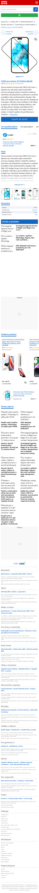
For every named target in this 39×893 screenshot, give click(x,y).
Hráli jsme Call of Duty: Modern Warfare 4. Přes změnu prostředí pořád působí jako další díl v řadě (18, 790)
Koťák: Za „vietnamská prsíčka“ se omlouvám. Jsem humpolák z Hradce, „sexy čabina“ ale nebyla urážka (18, 577)
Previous (3, 361)
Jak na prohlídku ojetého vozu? (9, 825)
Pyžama (3, 851)
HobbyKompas (5, 827)
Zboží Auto (4, 831)
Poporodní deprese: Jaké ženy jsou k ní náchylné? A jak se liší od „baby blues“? (18, 770)
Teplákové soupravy (6, 855)
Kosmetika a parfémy (6, 853)
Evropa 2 (3, 877)
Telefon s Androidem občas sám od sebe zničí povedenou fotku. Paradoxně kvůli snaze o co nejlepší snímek (9, 496)
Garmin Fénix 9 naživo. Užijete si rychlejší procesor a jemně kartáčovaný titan (8, 472)
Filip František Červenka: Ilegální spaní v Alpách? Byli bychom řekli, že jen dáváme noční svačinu (19, 735)
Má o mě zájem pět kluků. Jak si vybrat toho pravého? (15, 783)
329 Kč (33, 146)
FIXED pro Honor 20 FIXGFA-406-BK (17, 81)
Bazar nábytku (5, 861)
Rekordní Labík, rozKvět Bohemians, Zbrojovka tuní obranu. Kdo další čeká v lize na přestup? (18, 802)
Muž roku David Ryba (7, 805)
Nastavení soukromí (24, 890)
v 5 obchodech (6, 383)
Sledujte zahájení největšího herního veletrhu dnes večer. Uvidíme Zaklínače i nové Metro (19, 786)
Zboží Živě (3, 816)
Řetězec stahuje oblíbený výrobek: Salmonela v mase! (15, 584)
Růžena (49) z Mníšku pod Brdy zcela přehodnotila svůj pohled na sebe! (18, 638)
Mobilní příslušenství (27, 22)
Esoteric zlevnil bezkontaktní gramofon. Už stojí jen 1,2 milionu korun (9, 446)
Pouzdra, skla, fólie (6, 25)
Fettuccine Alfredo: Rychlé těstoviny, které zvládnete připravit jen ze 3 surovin (19, 717)
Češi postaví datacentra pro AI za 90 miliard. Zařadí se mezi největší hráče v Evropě (19, 676)
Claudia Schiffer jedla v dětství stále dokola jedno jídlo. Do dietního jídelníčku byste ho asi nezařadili (19, 721)
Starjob (3, 869)
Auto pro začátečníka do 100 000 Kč (10, 829)
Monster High (4, 845)
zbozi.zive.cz (5, 22)
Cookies (16, 890)
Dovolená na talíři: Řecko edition (10, 754)
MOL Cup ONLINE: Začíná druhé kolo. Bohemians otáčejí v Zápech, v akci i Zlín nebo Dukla (19, 595)
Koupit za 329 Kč (19, 119)
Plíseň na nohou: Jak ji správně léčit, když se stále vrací (15, 773)
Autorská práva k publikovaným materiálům (13, 886)
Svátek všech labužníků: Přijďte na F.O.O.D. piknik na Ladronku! (18, 715)
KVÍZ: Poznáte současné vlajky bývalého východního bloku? (17, 732)
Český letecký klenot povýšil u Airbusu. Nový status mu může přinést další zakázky (19, 701)
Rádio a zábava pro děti (7, 873)
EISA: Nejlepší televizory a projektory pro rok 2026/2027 (26, 248)
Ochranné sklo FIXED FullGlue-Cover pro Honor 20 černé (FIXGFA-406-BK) (13, 144)
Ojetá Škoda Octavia (6, 833)
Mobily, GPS (14, 22)
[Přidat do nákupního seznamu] (36, 39)
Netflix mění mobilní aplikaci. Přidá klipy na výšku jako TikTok (9, 424)
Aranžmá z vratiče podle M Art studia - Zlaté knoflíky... (15, 636)
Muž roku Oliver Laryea (7, 807)
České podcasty (5, 871)
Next (35, 361)
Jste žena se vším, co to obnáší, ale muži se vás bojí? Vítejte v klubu (19, 641)
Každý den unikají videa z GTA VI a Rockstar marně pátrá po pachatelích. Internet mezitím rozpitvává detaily (29, 496)
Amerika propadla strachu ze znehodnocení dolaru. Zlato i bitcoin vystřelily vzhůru (18, 697)
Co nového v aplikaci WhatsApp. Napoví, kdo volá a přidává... (25, 238)
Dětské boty (4, 857)
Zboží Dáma (4, 821)
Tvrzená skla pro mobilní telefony (25, 25)
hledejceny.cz (4, 814)
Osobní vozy (4, 819)
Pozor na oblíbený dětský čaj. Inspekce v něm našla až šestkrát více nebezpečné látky (19, 694)
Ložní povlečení (5, 859)
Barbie (2, 847)
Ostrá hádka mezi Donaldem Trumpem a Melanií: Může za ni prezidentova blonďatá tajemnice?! (17, 618)
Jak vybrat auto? (5, 835)
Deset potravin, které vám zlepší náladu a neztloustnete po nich (18, 767)
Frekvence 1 (4, 875)
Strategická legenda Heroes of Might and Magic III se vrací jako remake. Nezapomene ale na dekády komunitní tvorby (29, 448)
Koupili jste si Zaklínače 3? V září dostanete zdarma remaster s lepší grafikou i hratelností (9, 520)
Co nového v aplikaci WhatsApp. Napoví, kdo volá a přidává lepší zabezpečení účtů (29, 472)
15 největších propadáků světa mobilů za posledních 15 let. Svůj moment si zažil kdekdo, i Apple (18, 680)
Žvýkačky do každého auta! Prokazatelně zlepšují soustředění (17, 661)
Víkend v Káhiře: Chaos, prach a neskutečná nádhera (15, 738)
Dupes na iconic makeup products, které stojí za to (14, 752)
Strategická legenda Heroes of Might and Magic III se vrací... (26, 228)
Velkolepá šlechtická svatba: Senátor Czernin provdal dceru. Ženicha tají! (19, 581)
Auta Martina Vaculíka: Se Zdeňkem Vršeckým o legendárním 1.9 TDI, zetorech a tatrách (19, 654)
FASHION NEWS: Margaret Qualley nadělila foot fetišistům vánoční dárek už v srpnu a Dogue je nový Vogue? (19, 749)
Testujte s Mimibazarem (7, 843)
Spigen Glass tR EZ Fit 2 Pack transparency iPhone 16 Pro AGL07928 (11, 343)
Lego (2, 849)
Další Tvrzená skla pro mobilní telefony (13, 339)
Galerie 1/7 (19, 77)
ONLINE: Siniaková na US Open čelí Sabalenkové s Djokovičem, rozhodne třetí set (18, 598)
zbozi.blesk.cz (4, 823)
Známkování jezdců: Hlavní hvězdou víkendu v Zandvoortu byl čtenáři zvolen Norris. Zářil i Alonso (18, 658)
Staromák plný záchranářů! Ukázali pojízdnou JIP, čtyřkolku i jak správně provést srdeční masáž (18, 622)
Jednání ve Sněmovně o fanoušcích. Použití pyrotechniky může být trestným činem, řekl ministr (19, 602)
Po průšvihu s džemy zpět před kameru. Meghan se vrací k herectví (19, 616)
